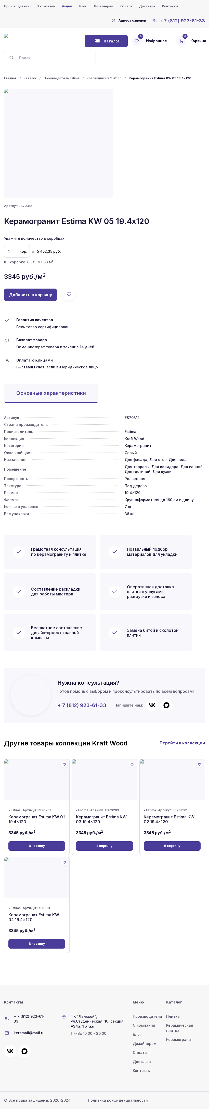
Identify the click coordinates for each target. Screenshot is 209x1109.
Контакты (170, 6)
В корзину (37, 846)
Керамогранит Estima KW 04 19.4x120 (33, 917)
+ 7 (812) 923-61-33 (81, 705)
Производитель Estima (62, 78)
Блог (82, 6)
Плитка (173, 1016)
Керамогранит (179, 1039)
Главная (10, 78)
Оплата (126, 6)
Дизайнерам (103, 6)
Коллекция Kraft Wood (104, 78)
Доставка (147, 6)
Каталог (30, 78)
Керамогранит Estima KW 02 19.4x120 (169, 819)
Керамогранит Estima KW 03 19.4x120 (101, 819)
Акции (67, 6)
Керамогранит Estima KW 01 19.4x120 (36, 819)
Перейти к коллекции (182, 743)
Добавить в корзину (30, 294)
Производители (16, 6)
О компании (45, 6)
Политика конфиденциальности (118, 1100)
